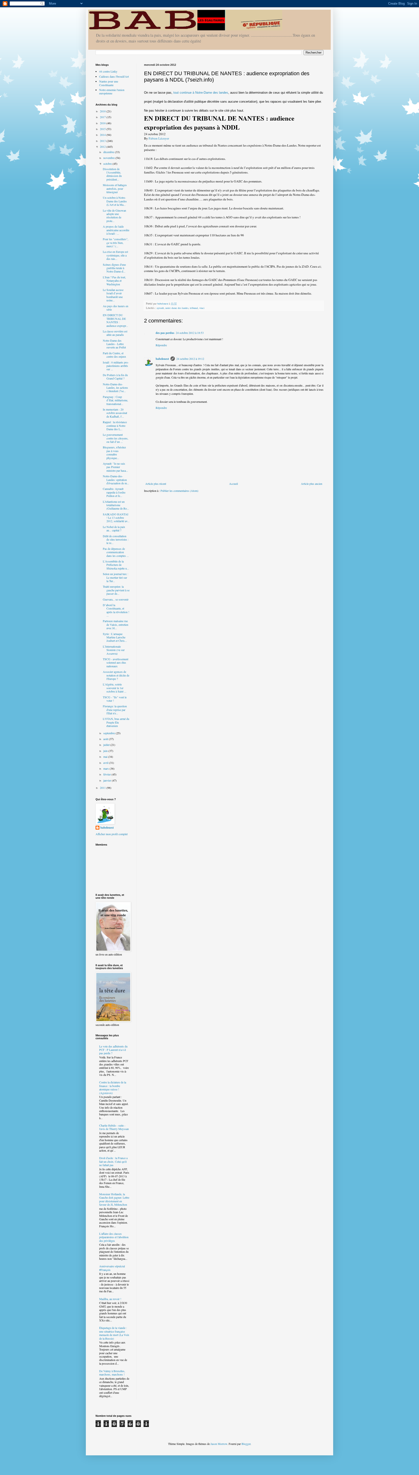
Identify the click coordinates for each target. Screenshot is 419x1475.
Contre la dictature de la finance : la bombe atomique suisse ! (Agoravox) (112, 1087)
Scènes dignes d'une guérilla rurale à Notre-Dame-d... (114, 268)
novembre (109, 158)
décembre (109, 152)
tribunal (194, 308)
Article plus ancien (311, 484)
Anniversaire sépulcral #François (112, 1267)
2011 (103, 788)
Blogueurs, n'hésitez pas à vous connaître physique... (114, 452)
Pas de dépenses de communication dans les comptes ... (116, 552)
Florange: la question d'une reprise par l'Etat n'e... (115, 709)
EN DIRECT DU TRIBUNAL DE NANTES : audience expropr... (115, 320)
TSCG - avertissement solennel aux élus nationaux (115, 662)
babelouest (162, 359)
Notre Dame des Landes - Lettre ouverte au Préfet (114, 343)
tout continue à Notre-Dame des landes (200, 92)
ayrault (160, 308)
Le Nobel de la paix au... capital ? (114, 528)
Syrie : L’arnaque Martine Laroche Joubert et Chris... (115, 637)
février (107, 774)
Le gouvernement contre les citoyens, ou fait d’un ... (115, 438)
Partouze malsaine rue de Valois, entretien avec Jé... (115, 624)
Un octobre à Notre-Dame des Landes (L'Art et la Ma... (115, 201)
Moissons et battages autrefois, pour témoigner (115, 188)
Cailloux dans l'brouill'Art (114, 76)
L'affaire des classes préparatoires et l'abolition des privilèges (114, 1237)
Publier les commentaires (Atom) (179, 491)
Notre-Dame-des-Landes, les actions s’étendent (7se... (115, 387)
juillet (106, 745)
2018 (103, 111)
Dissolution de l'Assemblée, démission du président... (112, 174)
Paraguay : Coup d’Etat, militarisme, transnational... (115, 400)
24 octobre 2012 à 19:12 (190, 359)
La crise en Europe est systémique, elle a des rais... (115, 255)
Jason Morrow (218, 1444)
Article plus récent (155, 484)
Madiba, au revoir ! (110, 1299)
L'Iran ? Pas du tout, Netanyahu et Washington (114, 280)
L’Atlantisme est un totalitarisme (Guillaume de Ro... (116, 505)
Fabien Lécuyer (159, 138)
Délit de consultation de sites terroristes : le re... (116, 539)
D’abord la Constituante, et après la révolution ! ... (116, 610)
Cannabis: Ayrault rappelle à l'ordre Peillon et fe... (114, 492)
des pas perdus (165, 333)
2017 (103, 117)
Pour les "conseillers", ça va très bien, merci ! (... (115, 242)
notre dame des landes (176, 308)
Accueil (233, 484)
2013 (103, 141)
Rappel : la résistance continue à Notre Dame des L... (115, 425)
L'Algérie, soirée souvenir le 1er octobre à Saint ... (114, 687)
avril (106, 763)
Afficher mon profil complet (112, 834)
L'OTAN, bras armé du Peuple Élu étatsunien (116, 722)
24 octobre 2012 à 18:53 (190, 333)
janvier (107, 780)
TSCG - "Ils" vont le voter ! (115, 698)
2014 (103, 135)
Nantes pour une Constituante (108, 83)
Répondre (161, 345)
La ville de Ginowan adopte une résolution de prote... (114, 215)
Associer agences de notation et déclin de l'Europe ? (116, 675)
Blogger (246, 1444)
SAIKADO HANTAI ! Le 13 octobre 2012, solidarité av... (116, 517)
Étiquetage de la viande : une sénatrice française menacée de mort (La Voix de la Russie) (114, 1333)
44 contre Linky (108, 71)
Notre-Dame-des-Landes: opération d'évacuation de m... (116, 479)
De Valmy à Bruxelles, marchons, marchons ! (112, 1372)
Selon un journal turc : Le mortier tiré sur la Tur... (115, 577)
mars (106, 768)
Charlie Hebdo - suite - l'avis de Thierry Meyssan (114, 1127)
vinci (201, 308)
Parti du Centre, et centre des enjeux (114, 354)
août (106, 739)
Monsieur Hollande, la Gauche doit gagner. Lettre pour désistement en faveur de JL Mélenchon (114, 1199)
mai (105, 756)
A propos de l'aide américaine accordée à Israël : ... (116, 229)
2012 (103, 146)
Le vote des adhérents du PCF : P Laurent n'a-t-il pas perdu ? (113, 1049)
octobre (108, 163)
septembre (109, 733)
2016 (103, 123)
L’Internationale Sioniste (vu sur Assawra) (114, 649)
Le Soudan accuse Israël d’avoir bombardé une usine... (113, 295)
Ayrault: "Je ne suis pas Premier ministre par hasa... (115, 466)
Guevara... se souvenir (116, 599)
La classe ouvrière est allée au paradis (115, 333)
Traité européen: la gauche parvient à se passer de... (116, 590)
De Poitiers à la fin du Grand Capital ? (115, 376)
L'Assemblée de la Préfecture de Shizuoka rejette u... (116, 564)
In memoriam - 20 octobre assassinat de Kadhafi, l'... (115, 412)
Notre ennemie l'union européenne (111, 91)
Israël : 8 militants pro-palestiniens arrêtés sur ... (116, 365)
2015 (103, 129)
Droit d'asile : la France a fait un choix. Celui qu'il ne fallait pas (113, 1161)
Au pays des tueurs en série (115, 307)
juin (105, 751)
